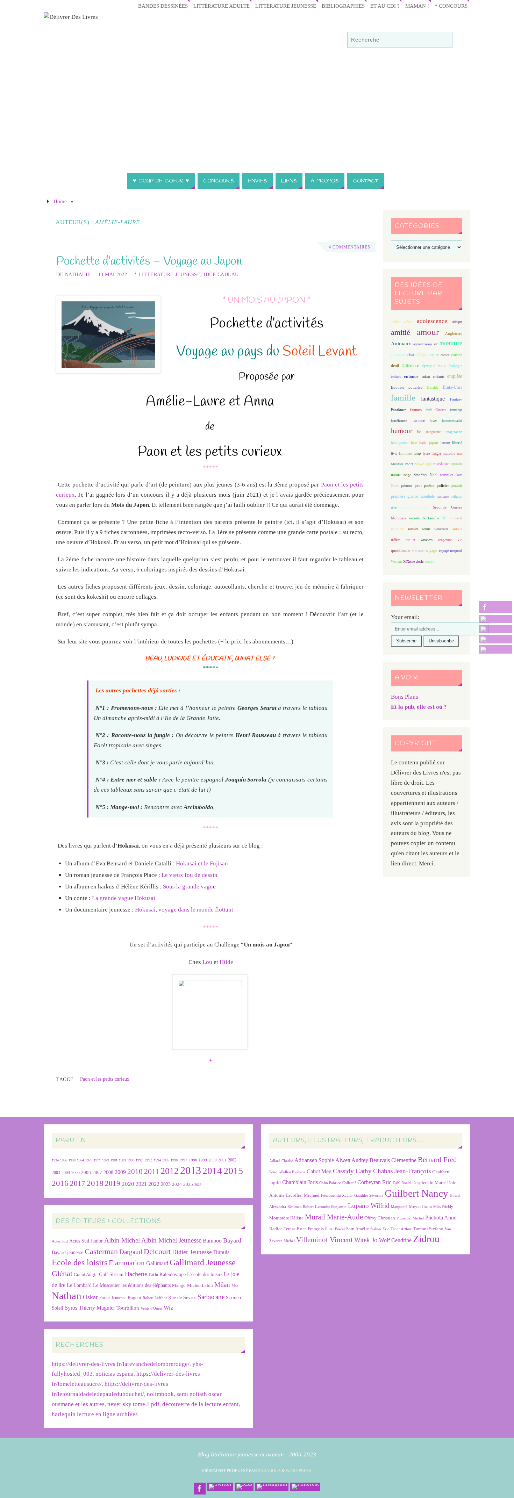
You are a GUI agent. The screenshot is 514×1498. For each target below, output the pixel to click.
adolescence (432, 321)
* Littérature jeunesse (167, 274)
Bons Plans (404, 696)
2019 (112, 1183)
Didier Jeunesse (192, 1251)
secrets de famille (424, 518)
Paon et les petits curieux (104, 1079)
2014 (212, 1171)
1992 (139, 1160)
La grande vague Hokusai (123, 898)
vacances (427, 540)
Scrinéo (233, 1297)
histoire (419, 420)
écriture (396, 377)
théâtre (395, 540)
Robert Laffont (155, 1298)
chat (410, 355)
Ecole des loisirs (79, 1262)
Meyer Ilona (420, 1206)
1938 (72, 1160)
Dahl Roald (402, 1183)
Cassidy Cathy (352, 1171)
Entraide (432, 387)
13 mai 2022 (112, 274)
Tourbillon (127, 1308)
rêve (394, 507)
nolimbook (160, 1394)
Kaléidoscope (172, 1274)
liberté (457, 443)
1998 (193, 1160)
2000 (212, 1160)
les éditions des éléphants (146, 1285)
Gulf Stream (111, 1274)
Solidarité (455, 518)
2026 (197, 1185)
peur (418, 485)
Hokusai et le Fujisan (202, 863)
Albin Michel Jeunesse (171, 1240)
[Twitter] (495, 619)
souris (426, 529)
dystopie (428, 366)
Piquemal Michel (410, 1218)
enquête (454, 376)
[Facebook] (495, 607)
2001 (222, 1160)
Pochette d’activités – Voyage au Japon (149, 261)
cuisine (456, 355)
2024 (177, 1184)
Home (60, 201)
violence (417, 551)
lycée (426, 453)
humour (401, 430)
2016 (60, 1183)
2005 (75, 1172)
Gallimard (157, 1263)
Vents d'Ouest (151, 1308)
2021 (141, 1184)
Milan (222, 1284)
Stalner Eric (379, 1229)
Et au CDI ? (385, 6)
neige (407, 475)
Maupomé (399, 1207)
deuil (395, 365)
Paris (395, 485)
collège (421, 355)
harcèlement (399, 421)
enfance (411, 376)
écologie (455, 365)
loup (417, 453)
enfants (438, 376)
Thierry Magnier (97, 1308)
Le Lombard (79, 1285)
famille (403, 397)
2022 (153, 1184)
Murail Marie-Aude (334, 1217)
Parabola (269, 1470)
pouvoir (456, 486)
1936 (63, 1160)
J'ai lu (153, 1274)
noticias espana (114, 1373)
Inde (414, 443)
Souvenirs (441, 529)
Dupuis (221, 1252)
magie (436, 453)
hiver (433, 421)
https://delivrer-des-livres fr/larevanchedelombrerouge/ (121, 1364)
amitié (400, 332)
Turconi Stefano (428, 1228)
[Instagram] (495, 639)
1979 (105, 1160)
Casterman (101, 1251)
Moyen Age (423, 464)
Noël (433, 475)
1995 (165, 1160)
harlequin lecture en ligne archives (95, 1414)
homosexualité (452, 421)
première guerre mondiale (413, 496)
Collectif (349, 1183)
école (442, 365)
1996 (174, 1160)
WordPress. (299, 1470)
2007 (97, 1172)
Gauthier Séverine (368, 1195)
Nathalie (78, 274)
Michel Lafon (200, 1285)
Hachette (136, 1273)
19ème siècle (401, 322)
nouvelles (446, 475)
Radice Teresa (282, 1228)
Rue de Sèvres (182, 1297)
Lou (207, 962)
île (419, 432)
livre (394, 453)
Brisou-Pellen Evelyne (287, 1172)
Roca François (310, 1228)
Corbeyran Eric (374, 1182)
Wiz (168, 1307)
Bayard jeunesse (67, 1252)
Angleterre (453, 333)
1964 (80, 1160)
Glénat (62, 1273)
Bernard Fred (437, 1159)
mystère (456, 464)
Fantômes (398, 410)
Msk (234, 1285)
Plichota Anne (440, 1217)
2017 (77, 1183)
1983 (122, 1160)
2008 (108, 1172)
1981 (113, 1160)
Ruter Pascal (335, 1229)
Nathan (66, 1295)
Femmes (416, 410)
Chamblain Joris (300, 1182)
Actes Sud (60, 1241)
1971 (97, 1160)
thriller (410, 540)
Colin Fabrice (330, 1183)
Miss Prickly (443, 1207)
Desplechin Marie (429, 1182)
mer (459, 453)
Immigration (399, 443)
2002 (232, 1160)
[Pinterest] (495, 649)
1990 (130, 1160)
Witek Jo (366, 1240)
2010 (135, 1171)
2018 (95, 1183)
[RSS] (495, 629)
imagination (453, 432)
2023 (166, 1184)
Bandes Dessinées (163, 6)
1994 (157, 1160)
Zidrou (426, 1238)
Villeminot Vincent (324, 1240)
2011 (151, 1171)
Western (396, 561)
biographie (398, 355)
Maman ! (417, 6)
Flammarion (127, 1263)
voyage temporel (450, 551)
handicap (456, 410)
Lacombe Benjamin (331, 1207)
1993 (148, 1160)
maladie (449, 453)
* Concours (451, 6)
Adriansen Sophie (314, 1160)
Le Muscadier (106, 1285)
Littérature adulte (221, 6)
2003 (56, 1173)
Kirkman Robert (300, 1207)
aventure (451, 343)
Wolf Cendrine (395, 1240)
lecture (445, 443)
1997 (183, 1160)
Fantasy (456, 399)
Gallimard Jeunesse (203, 1262)
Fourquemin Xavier (337, 1195)
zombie (430, 561)
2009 (120, 1172)
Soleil (57, 1308)
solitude (397, 529)
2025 (188, 1184)
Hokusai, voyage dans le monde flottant (184, 909)
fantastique (433, 399)
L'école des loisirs (204, 1274)
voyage (431, 550)
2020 (128, 1184)
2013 (190, 1170)
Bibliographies (343, 6)
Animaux (401, 343)
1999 (203, 1160)
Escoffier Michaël (303, 1195)
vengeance (445, 540)
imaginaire (433, 432)
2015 (233, 1170)
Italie (422, 443)
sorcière (413, 529)
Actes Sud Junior (86, 1241)
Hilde (226, 962)
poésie (429, 485)
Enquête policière (406, 387)
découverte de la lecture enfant (200, 1404)
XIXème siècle (413, 561)
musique (441, 463)
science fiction (414, 507)
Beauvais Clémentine (393, 1160)
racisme (443, 496)
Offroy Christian (379, 1217)
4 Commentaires (349, 247)
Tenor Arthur (401, 1229)
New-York (420, 475)
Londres (405, 453)
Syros (71, 1308)
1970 (88, 1160)
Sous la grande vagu (188, 886)
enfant (426, 377)
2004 (66, 1172)
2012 (169, 1171)
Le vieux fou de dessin (189, 875)
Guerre (441, 410)
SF (444, 518)
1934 (55, 1160)
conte (434, 354)
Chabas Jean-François (402, 1171)
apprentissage (422, 344)
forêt (429, 410)
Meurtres (397, 464)
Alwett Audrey (351, 1160)
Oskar (90, 1297)
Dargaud (130, 1251)
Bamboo (212, 1241)
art (435, 344)
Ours (459, 475)
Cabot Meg (319, 1171)
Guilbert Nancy (416, 1193)
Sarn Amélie (357, 1228)
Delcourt (157, 1251)
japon (433, 442)
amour (427, 332)
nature (396, 474)
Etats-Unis (452, 387)
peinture (406, 486)
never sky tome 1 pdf (133, 1404)
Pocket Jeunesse (112, 1298)
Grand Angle (86, 1274)
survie (457, 529)
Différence (410, 365)
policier (443, 485)
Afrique (457, 322)
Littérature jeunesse (285, 6)
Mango (179, 1285)
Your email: (405, 617)
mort (409, 464)
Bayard (232, 1240)
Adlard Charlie (281, 1161)
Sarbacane (211, 1297)
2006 (86, 1172)
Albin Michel (122, 1240)
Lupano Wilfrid (369, 1205)
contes (445, 355)
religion (456, 496)
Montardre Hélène (286, 1217)
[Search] (443, 40)
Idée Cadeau (221, 274)
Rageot (134, 1297)
